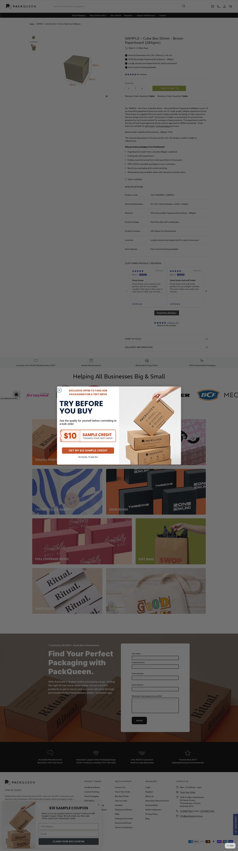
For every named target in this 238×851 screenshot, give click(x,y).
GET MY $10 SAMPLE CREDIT (88, 450)
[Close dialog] (59, 390)
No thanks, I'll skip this (88, 457)
